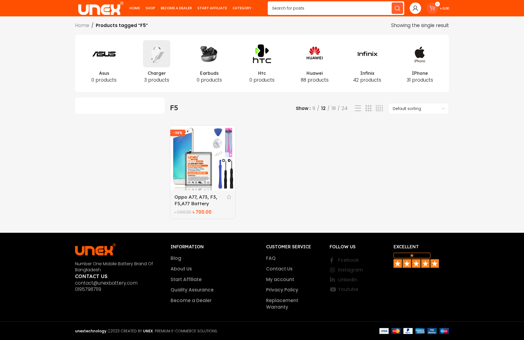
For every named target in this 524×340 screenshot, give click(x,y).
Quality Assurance (192, 290)
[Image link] (95, 249)
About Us (181, 269)
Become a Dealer (191, 300)
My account (280, 279)
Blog (176, 258)
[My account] (415, 8)
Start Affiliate (186, 279)
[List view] (358, 108)
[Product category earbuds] (209, 63)
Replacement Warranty (282, 303)
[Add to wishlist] (228, 132)
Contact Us (279, 269)
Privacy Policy (282, 290)
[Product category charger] (156, 63)
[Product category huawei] (314, 63)
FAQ (271, 258)
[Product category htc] (262, 63)
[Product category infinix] (367, 63)
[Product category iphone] (419, 63)
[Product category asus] (104, 63)
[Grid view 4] (379, 108)
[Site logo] (101, 8)
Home (82, 25)
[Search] (397, 8)
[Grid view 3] (368, 108)
